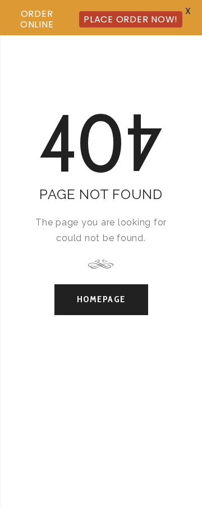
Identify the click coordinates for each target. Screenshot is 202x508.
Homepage (101, 299)
